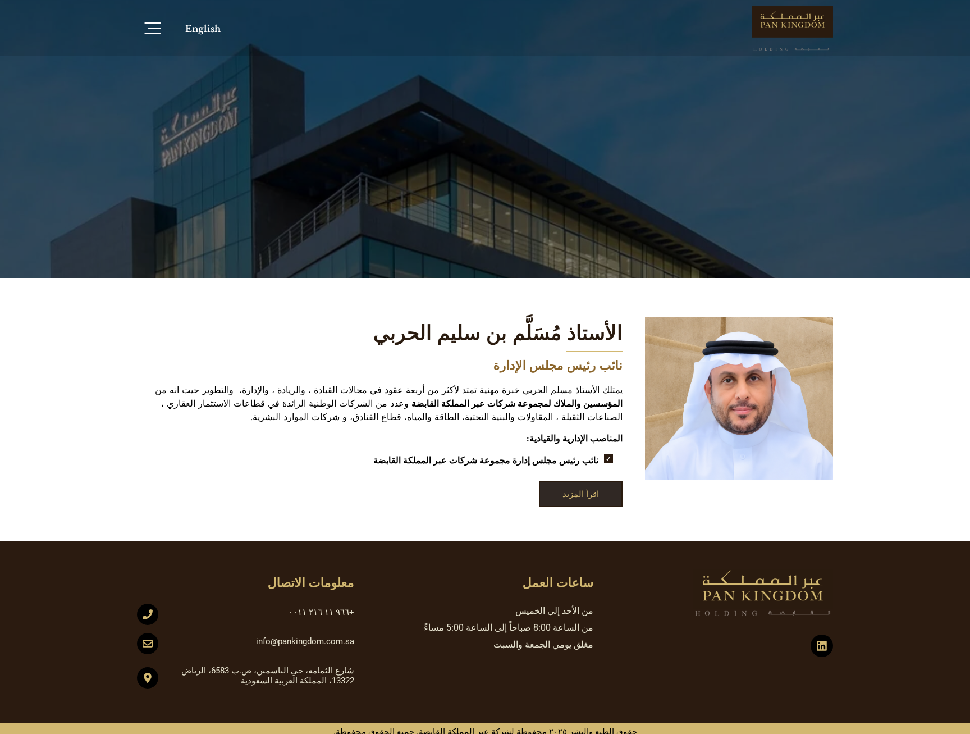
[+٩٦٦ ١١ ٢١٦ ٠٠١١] (147, 614)
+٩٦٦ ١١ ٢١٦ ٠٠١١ (321, 612)
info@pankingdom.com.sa (305, 641)
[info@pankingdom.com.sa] (147, 643)
